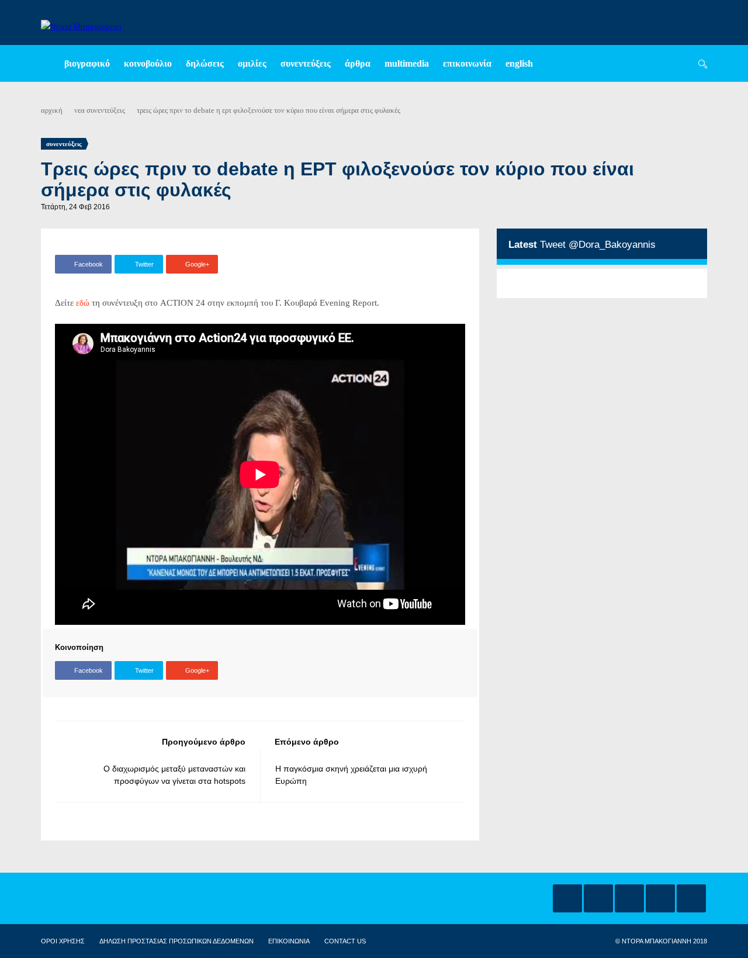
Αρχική (52, 110)
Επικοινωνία (467, 63)
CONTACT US (345, 941)
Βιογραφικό (87, 63)
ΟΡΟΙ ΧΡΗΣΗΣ (63, 941)
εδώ (82, 302)
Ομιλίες (252, 63)
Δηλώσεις (205, 63)
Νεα (79, 110)
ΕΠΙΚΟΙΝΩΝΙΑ (289, 941)
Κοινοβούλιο (148, 63)
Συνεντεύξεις (305, 63)
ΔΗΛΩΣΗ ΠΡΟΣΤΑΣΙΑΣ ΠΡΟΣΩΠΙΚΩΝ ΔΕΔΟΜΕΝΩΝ (176, 941)
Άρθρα (357, 63)
